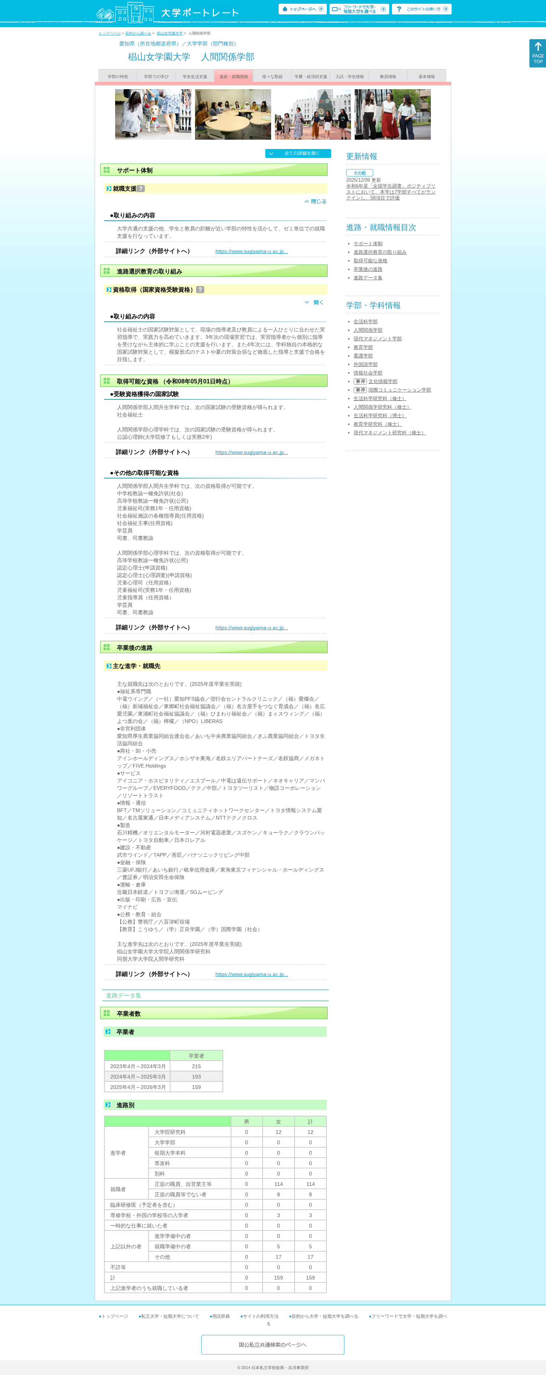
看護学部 (363, 356)
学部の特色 (118, 76)
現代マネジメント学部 (378, 338)
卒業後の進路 (368, 269)
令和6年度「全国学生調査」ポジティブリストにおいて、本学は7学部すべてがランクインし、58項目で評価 (391, 192)
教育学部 (363, 347)
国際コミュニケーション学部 (399, 390)
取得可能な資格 (370, 260)
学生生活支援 (195, 76)
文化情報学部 (382, 381)
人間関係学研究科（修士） (383, 407)
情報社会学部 (368, 373)
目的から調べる (138, 33)
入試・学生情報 (349, 76)
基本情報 (427, 76)
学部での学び (156, 76)
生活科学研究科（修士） (380, 398)
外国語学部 (366, 364)
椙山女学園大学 (170, 33)
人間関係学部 (368, 330)
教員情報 (388, 76)
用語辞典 (221, 1316)
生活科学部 (366, 321)
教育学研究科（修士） (378, 424)
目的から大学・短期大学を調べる (325, 1316)
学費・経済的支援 (311, 76)
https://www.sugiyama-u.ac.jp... (251, 251)
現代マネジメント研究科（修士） (390, 432)
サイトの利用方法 (261, 1316)
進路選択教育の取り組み (380, 252)
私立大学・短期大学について (170, 1316)
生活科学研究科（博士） (380, 415)
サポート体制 (368, 243)
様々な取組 (272, 76)
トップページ (109, 33)
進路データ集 (368, 277)
